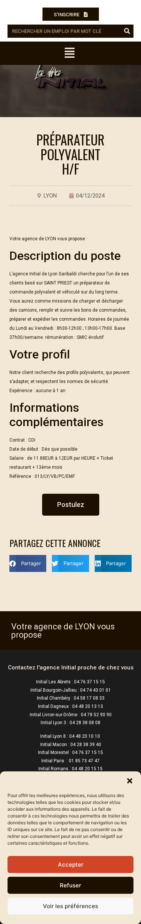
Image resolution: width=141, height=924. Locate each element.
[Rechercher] (126, 31)
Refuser (70, 885)
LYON (50, 195)
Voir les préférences (70, 906)
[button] (129, 781)
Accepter (70, 864)
